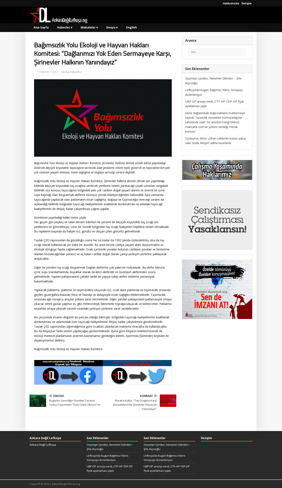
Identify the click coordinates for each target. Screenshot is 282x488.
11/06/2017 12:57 (47, 72)
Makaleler (89, 27)
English (131, 27)
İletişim (247, 3)
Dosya (112, 27)
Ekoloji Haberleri (72, 72)
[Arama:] (217, 52)
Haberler (64, 27)
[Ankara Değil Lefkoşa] (58, 21)
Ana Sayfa (41, 27)
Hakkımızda (231, 3)
